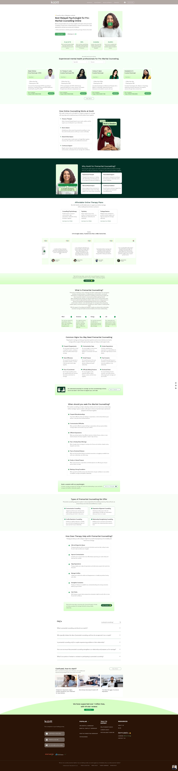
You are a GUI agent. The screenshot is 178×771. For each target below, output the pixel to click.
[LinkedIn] (176, 388)
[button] (90, 2)
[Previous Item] (44, 251)
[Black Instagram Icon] (176, 385)
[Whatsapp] (176, 383)
